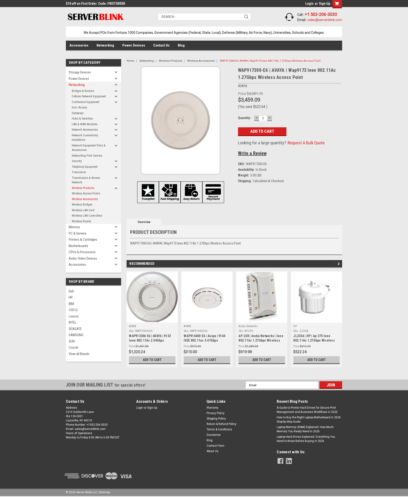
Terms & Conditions (219, 429)
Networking (105, 45)
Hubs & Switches (82, 118)
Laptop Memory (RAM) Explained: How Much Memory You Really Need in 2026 (305, 429)
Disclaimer (214, 435)
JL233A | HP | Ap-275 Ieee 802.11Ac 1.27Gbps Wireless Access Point (314, 340)
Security (77, 161)
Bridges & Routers (83, 91)
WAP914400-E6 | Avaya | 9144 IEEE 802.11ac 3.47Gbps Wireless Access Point (204, 340)
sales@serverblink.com (325, 20)
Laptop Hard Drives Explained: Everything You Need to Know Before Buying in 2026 (306, 439)
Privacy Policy (216, 413)
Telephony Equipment (85, 166)
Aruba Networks (248, 326)
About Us (212, 451)
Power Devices (133, 45)
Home (130, 60)
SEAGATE (75, 329)
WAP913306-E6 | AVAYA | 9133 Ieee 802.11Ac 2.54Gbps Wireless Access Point (150, 340)
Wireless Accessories (85, 199)
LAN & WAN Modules (85, 124)
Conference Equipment (85, 102)
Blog (181, 45)
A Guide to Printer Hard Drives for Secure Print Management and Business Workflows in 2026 (307, 410)
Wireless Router (81, 221)
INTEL (72, 322)
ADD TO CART (152, 360)
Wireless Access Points (86, 193)
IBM (71, 304)
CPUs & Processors (82, 252)
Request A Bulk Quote (306, 142)
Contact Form (215, 445)
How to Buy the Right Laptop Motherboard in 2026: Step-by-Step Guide (309, 419)
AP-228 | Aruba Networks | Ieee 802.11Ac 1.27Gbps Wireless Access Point (260, 340)
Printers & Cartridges (83, 239)
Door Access (79, 107)
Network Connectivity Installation (85, 137)
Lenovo (74, 316)
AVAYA (132, 326)
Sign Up (324, 3)
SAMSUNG (76, 335)
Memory (74, 227)
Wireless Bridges (82, 204)
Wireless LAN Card (83, 210)
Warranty (212, 407)
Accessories (78, 45)
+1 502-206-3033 (321, 14)
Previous (335, 264)
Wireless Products (83, 188)
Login (309, 3)
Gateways (78, 113)
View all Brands (79, 354)
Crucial (73, 347)
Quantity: (244, 118)
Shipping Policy (216, 418)
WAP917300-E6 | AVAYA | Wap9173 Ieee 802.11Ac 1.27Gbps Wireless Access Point (270, 60)
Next (339, 264)
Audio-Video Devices (83, 258)
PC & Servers (77, 233)
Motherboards (78, 246)
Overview (144, 222)
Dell (71, 291)
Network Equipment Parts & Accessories (89, 148)
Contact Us (161, 45)
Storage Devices (80, 72)
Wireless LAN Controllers (87, 215)
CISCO (73, 310)
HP (71, 297)
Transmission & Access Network (86, 180)
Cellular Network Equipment (89, 96)
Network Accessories (85, 129)
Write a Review (252, 153)
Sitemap (104, 492)
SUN (72, 341)
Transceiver (79, 172)
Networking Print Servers (87, 155)
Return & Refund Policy (221, 424)
